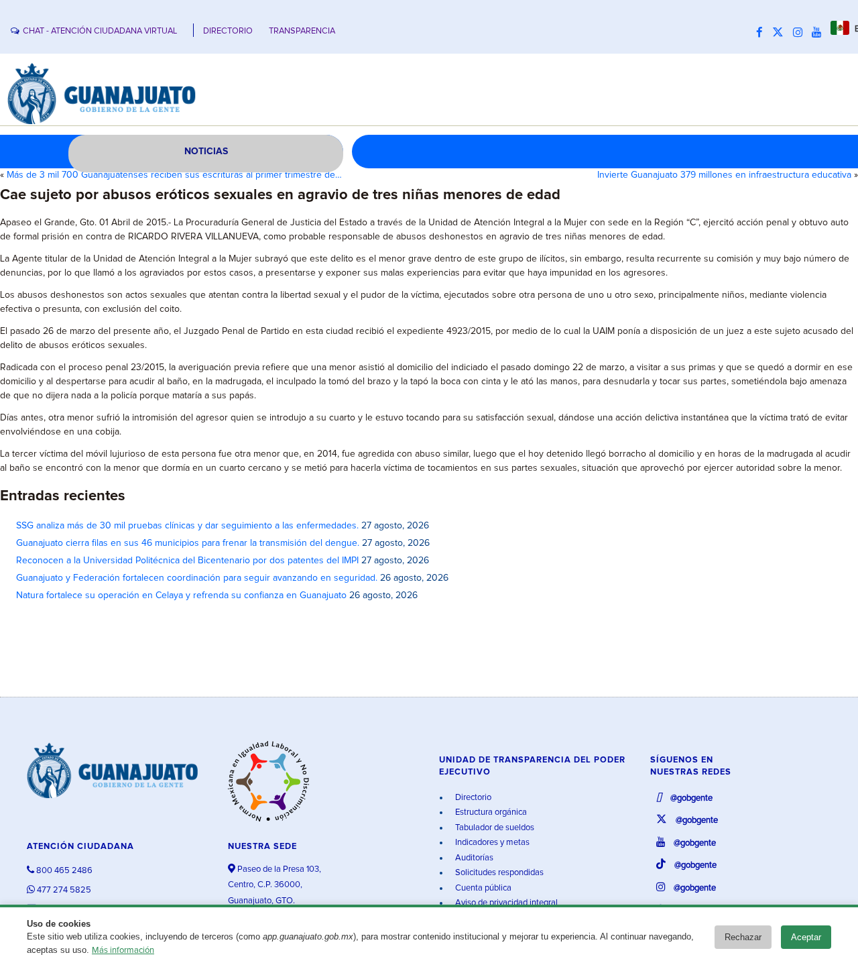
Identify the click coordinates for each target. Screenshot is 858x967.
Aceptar (806, 937)
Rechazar (743, 937)
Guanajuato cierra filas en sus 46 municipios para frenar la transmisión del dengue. (187, 543)
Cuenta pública (482, 888)
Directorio (472, 797)
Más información (123, 950)
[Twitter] (781, 32)
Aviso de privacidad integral (505, 903)
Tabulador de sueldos (493, 827)
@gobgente (690, 798)
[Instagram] (801, 32)
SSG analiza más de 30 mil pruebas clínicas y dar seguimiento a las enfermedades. (187, 525)
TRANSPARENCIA (302, 31)
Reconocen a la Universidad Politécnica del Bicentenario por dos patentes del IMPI (187, 560)
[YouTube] (820, 32)
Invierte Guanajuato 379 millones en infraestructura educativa (724, 175)
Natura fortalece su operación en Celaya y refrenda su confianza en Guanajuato (181, 595)
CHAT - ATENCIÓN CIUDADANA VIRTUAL (100, 31)
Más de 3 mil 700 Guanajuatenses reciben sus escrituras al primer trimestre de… (174, 175)
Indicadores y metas (491, 842)
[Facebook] (763, 32)
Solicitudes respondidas (498, 872)
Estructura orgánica (490, 812)
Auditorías (473, 858)
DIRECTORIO (228, 31)
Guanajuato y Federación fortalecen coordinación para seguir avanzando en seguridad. (196, 578)
